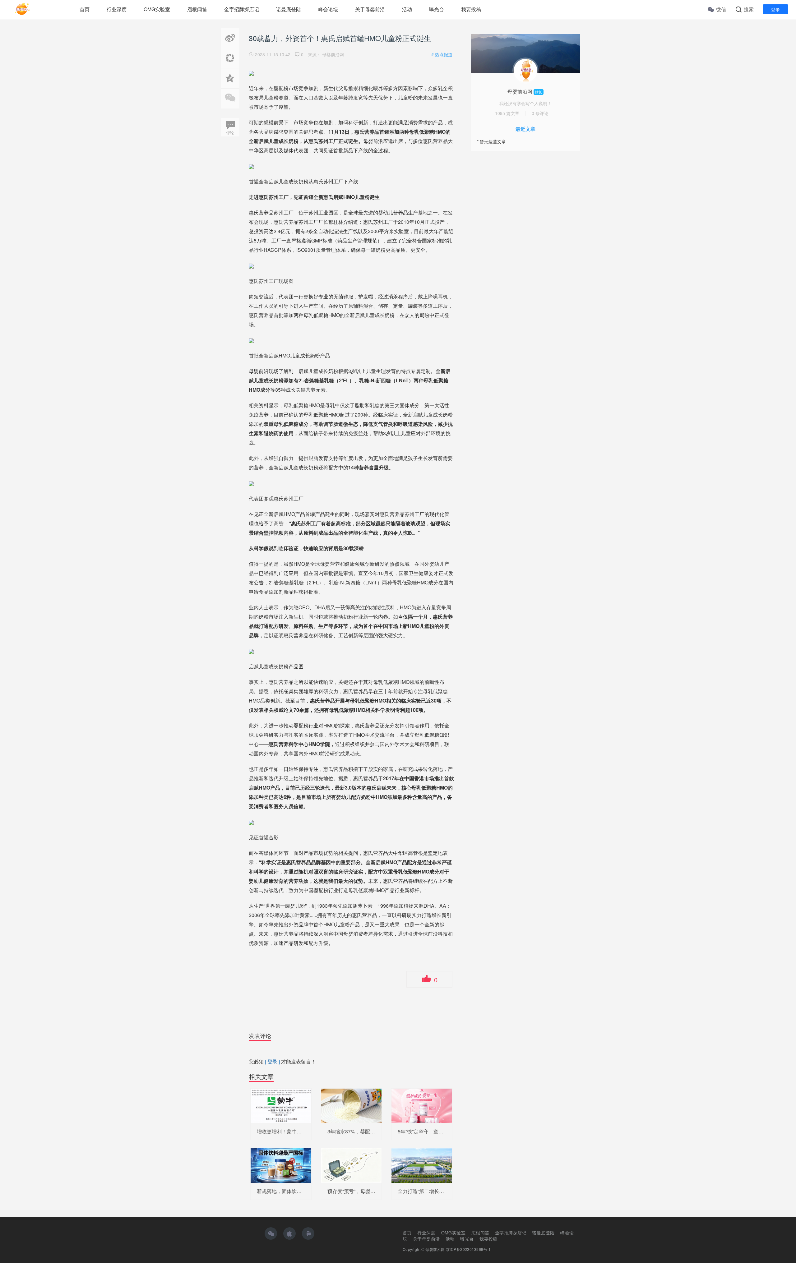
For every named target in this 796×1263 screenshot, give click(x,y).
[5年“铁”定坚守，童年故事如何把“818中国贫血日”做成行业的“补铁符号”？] (421, 1105)
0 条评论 (540, 113)
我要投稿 (471, 9)
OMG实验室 (157, 9)
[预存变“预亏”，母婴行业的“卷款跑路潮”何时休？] (351, 1165)
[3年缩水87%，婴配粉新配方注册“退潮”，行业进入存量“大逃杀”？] (351, 1105)
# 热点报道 (441, 54)
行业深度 (117, 9)
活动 (407, 9)
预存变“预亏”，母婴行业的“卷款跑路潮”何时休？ (380, 1191)
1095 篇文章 (507, 113)
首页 (85, 9)
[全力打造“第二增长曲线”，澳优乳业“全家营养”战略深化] (421, 1165)
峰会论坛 (328, 9)
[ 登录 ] (272, 1061)
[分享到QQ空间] (230, 85)
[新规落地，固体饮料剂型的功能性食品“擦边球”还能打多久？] (281, 1165)
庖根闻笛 (197, 9)
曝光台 (436, 9)
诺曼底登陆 (288, 9)
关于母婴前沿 (370, 9)
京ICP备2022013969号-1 (468, 1249)
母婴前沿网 (333, 54)
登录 (775, 9)
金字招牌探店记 (241, 9)
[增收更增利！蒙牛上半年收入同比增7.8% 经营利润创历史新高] (281, 1105)
